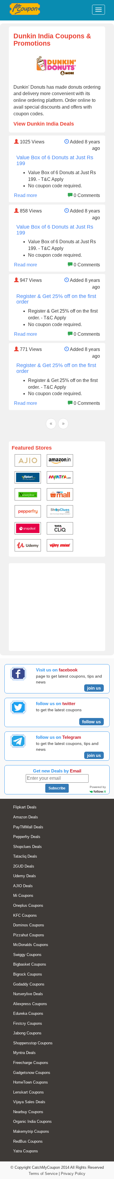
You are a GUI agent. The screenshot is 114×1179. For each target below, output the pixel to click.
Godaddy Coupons (28, 984)
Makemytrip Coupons (31, 1131)
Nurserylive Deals (28, 994)
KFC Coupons (25, 915)
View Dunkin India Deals (43, 124)
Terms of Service (43, 1173)
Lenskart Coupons (28, 1092)
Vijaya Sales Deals (29, 1102)
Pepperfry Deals (26, 836)
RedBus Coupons (28, 1141)
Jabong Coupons (27, 1033)
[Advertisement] (57, 610)
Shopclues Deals (27, 846)
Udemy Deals (24, 876)
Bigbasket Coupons (29, 964)
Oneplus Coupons (28, 905)
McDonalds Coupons (30, 944)
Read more (25, 195)
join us (94, 688)
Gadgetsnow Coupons (31, 1072)
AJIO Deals (23, 886)
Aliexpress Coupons (30, 1004)
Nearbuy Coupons (28, 1112)
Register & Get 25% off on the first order (56, 299)
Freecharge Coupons (30, 1062)
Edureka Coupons (28, 1013)
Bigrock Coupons (27, 974)
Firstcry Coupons (27, 1023)
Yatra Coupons (25, 1151)
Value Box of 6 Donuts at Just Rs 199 (54, 160)
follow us (91, 721)
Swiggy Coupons (27, 954)
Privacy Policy (73, 1173)
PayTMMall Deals (28, 827)
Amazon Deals (25, 817)
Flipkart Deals (25, 807)
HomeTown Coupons (30, 1082)
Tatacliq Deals (25, 856)
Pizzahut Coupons (28, 935)
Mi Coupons (23, 895)
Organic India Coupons (32, 1121)
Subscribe (57, 788)
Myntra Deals (24, 1053)
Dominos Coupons (28, 925)
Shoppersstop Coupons (33, 1043)
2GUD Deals (23, 866)
